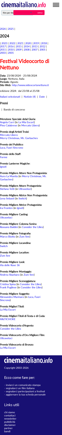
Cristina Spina (8, 284)
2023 (4, 43)
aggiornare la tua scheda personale (26, 394)
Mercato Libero (30, 125)
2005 (42, 49)
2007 (34, 49)
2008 (27, 49)
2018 (44, 43)
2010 (11, 49)
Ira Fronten (6, 207)
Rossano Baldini (9, 227)
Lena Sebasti (7, 198)
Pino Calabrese (8, 125)
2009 (19, 49)
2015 (19, 46)
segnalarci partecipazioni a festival (25, 391)
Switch (22, 198)
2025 (11, 28)
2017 (3, 46)
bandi (7, 431)
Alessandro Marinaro (12, 296)
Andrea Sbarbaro (9, 274)
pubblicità (9, 421)
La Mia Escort (26, 122)
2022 (12, 43)
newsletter (10, 418)
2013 (34, 46)
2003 (3, 52)
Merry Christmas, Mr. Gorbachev (19, 138)
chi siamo (9, 412)
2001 (11, 52)
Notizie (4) (30, 96)
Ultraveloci (25, 188)
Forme (3, 157)
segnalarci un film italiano (20, 388)
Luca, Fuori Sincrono (11, 147)
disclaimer (10, 424)
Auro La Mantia (9, 176)
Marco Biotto (7, 236)
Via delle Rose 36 (10, 265)
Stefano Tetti (7, 188)
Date (42, 96)
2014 (27, 46)
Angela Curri (7, 122)
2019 (36, 43)
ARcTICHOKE (7, 319)
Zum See (24, 236)
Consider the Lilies (32, 227)
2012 (42, 46)
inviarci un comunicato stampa (23, 384)
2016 (11, 46)
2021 (20, 43)
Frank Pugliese (8, 287)
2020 (28, 43)
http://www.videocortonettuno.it (30, 85)
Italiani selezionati (10, 96)
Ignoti (3, 166)
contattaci (9, 415)
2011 (3, 49)
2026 (3, 28)
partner (8, 428)
